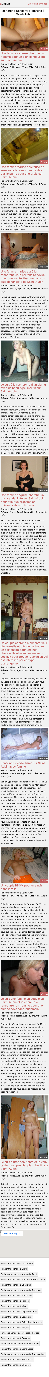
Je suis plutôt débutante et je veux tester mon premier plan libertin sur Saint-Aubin (24, 1165)
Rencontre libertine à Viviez (14, 1306)
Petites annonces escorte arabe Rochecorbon (23, 1354)
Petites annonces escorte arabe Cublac (20, 1343)
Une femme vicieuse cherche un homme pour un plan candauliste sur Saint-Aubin (23, 57)
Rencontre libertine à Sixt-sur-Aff (17, 1359)
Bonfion (5, 3)
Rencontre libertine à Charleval (16, 1285)
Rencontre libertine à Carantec (15, 1338)
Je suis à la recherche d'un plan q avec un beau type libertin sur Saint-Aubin (23, 388)
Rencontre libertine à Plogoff (15, 1327)
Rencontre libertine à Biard (14, 1269)
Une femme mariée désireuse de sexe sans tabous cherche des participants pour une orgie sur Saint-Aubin (22, 172)
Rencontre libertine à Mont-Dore (16, 1295)
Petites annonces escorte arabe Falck (19, 1274)
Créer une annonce (37, 3)
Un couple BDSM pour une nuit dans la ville (21, 887)
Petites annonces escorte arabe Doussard (21, 1290)
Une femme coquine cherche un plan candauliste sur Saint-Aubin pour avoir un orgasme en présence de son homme (23, 500)
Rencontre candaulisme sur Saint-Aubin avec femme (23, 764)
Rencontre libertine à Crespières (17, 1317)
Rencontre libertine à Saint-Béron (17, 1349)
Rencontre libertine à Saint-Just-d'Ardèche (21, 1322)
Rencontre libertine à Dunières (16, 1365)
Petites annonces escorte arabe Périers (20, 1333)
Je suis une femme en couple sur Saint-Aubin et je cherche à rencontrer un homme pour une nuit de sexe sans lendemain (23, 1004)
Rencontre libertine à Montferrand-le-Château (23, 1279)
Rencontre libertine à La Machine (17, 1263)
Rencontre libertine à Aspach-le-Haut (19, 1311)
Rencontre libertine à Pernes (15, 1301)
